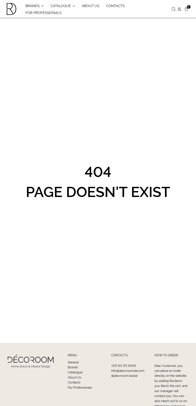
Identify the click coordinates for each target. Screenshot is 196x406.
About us (74, 377)
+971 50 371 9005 (123, 365)
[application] (42, 5)
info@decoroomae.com (128, 370)
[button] (174, 9)
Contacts (74, 382)
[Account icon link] (179, 9)
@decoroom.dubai (124, 375)
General (73, 362)
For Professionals (80, 387)
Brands (73, 367)
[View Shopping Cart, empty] (186, 9)
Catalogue (75, 372)
